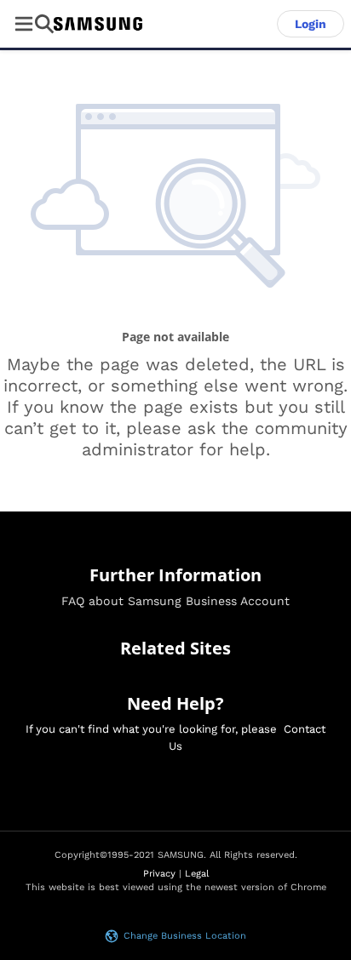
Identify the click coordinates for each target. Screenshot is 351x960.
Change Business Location (185, 935)
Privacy (159, 873)
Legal (197, 873)
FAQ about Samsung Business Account (175, 601)
